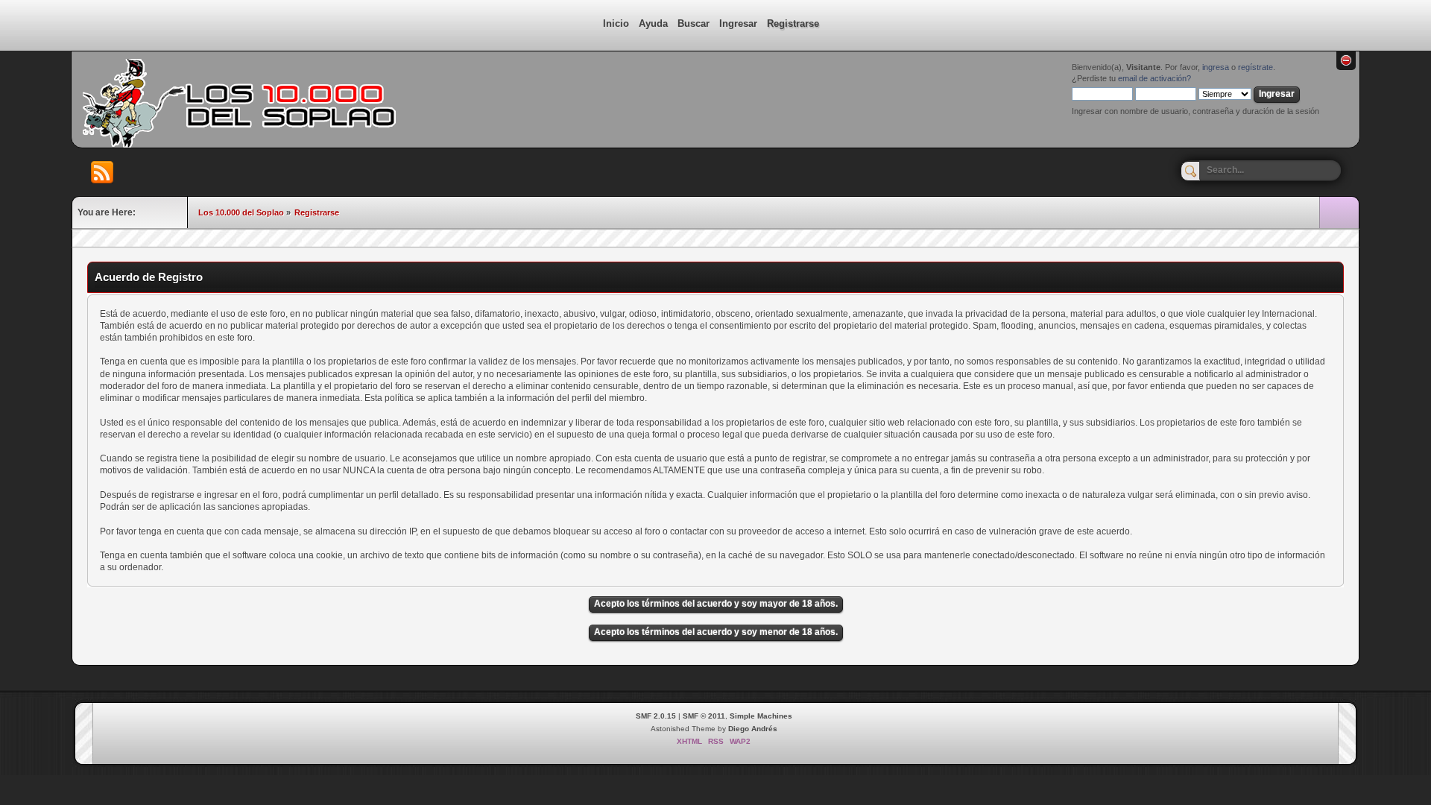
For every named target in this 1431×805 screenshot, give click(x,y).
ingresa (1215, 67)
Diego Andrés (752, 728)
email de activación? (1154, 78)
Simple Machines (761, 716)
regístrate (1255, 67)
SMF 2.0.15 (656, 716)
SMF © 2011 (704, 716)
